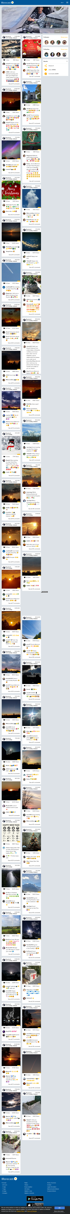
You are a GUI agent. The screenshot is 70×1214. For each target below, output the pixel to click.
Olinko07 (29, 774)
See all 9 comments (14, 815)
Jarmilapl (29, 447)
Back (7, 30)
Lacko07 (8, 169)
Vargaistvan (9, 251)
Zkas (27, 861)
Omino (8, 847)
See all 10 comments (14, 646)
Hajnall (28, 1120)
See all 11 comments (14, 84)
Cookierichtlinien (51, 1191)
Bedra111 (8, 247)
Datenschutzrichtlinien (53, 1189)
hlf (7, 856)
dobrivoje (9, 204)
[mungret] (58, 54)
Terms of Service (32, 1211)
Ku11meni (29, 951)
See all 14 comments (14, 428)
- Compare (4, 1193)
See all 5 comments (34, 267)
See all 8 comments (34, 460)
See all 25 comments (34, 589)
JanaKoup (29, 108)
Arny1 (7, 332)
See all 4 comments (34, 181)
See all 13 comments (14, 172)
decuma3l (9, 1158)
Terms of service (51, 1182)
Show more (64, 37)
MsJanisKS (9, 805)
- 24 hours (4, 1185)
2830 (7, 375)
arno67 (8, 598)
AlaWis (8, 507)
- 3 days (4, 1187)
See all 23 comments (14, 214)
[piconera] (46, 42)
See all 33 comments (34, 699)
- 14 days (4, 1191)
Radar (26, 1182)
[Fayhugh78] (64, 54)
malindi (28, 256)
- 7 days (4, 1189)
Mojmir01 (8, 1071)
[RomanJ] (52, 42)
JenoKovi (8, 512)
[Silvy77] (46, 54)
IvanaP (8, 63)
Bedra (28, 779)
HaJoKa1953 (9, 678)
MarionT (8, 1076)
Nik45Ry (28, 404)
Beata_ (28, 163)
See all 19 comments (34, 415)
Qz (7, 892)
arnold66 (8, 727)
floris (7, 211)
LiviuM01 (29, 1133)
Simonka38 (29, 304)
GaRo (7, 812)
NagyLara (9, 293)
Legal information (51, 1187)
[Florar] (52, 54)
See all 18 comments (14, 518)
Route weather (28, 1187)
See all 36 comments (14, 691)
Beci (27, 581)
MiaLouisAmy (10, 379)
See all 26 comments (14, 343)
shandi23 (29, 346)
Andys (28, 856)
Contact (49, 1185)
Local (64, 31)
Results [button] (46, 61)
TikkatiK (28, 261)
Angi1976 (8, 1031)
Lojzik (7, 472)
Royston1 (8, 36)
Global (57, 31)
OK (60, 1208)
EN (62, 2)
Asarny (8, 421)
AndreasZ (29, 998)
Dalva (28, 989)
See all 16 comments (14, 299)
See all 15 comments (14, 562)
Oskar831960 (30, 1078)
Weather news (28, 1191)
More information (59, 1211)
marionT (8, 415)
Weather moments (29, 1193)
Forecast (4, 1182)
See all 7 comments (34, 76)
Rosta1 (28, 689)
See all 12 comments (14, 1084)
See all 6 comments (14, 254)
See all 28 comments (34, 508)
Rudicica (8, 939)
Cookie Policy (20, 1211)
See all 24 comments (34, 1001)
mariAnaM (9, 287)
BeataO (8, 460)
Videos (26, 1185)
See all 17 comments (14, 603)
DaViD (8, 557)
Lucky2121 (9, 594)
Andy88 (8, 164)
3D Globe (27, 1189)
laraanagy (29, 492)
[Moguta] (58, 42)
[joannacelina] (64, 42)
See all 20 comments (14, 860)
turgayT (8, 986)
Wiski (7, 765)
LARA (7, 72)
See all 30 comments (34, 1046)
